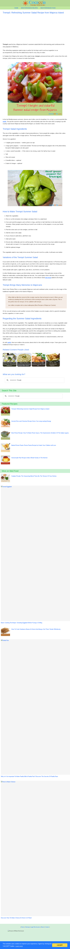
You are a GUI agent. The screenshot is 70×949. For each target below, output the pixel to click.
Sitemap (27, 927)
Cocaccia (35, 3)
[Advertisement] (35, 28)
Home (22, 927)
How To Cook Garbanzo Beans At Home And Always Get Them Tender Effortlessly (36, 629)
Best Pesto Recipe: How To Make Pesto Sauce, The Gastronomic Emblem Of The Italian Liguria (40, 433)
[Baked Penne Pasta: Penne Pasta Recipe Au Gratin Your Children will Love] (5, 448)
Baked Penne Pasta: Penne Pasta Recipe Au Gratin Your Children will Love (33, 445)
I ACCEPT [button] (60, 945)
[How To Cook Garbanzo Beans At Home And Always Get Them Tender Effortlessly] (5, 632)
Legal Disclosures (35, 927)
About (42, 927)
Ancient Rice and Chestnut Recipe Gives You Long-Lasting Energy (31, 421)
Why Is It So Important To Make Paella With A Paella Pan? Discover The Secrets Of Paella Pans (29, 776)
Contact (47, 927)
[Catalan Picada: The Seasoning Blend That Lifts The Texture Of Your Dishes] (5, 478)
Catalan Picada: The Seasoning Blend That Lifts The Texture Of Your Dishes (34, 476)
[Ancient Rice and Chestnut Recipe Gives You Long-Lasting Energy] (5, 423)
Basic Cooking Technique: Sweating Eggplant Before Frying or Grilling (21, 622)
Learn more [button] (19, 946)
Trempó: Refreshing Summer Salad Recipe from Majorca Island (30, 409)
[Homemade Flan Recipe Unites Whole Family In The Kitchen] (5, 460)
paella (4, 121)
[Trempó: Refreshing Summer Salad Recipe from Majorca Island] (5, 411)
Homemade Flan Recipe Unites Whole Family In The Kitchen (29, 457)
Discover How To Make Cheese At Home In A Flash (16, 918)
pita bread (48, 277)
